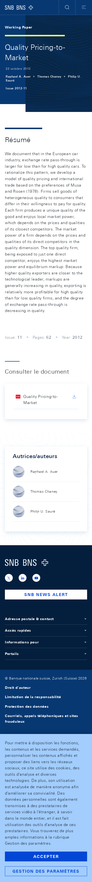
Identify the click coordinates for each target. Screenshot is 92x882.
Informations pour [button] (22, 642)
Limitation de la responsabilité (33, 697)
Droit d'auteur (18, 687)
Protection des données (27, 706)
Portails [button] (12, 653)
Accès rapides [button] (18, 630)
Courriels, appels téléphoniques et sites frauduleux (41, 718)
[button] (67, 7)
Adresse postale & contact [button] (29, 619)
